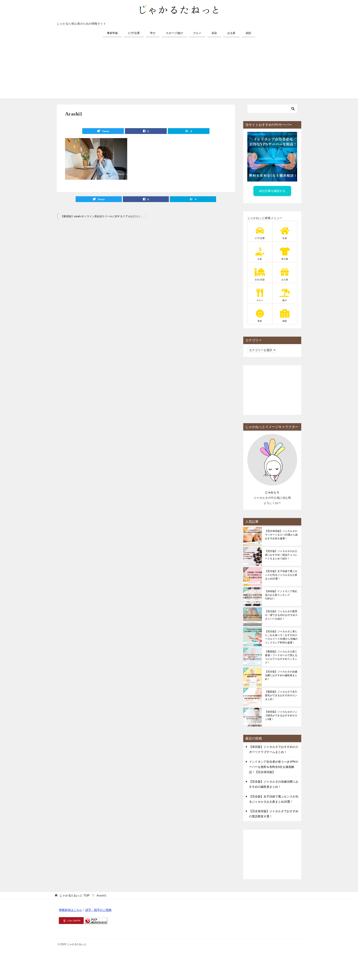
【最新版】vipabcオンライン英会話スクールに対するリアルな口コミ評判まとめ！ (103, 216)
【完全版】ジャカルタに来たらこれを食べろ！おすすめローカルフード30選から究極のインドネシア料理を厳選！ (281, 637)
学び (152, 33)
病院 (248, 33)
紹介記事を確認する (272, 191)
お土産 (231, 33)
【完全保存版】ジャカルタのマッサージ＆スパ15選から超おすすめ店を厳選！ (281, 535)
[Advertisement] (179, 69)
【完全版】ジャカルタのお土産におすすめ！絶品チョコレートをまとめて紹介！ (281, 555)
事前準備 (112, 33)
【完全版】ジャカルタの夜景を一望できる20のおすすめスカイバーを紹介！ (281, 615)
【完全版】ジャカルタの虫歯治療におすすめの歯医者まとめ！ (281, 675)
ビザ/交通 (134, 33)
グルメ (197, 33)
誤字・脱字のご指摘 (98, 910)
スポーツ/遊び (174, 33)
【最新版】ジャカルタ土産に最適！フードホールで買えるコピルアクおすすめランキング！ (281, 657)
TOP (74, 895)
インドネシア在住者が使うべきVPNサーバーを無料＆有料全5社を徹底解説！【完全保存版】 (273, 767)
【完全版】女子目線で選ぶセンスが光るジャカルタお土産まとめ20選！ (281, 575)
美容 (214, 33)
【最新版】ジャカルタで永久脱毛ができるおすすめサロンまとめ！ (281, 695)
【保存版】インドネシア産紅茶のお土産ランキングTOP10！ (281, 595)
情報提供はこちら (70, 910)
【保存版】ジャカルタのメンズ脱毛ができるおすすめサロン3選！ (281, 715)
